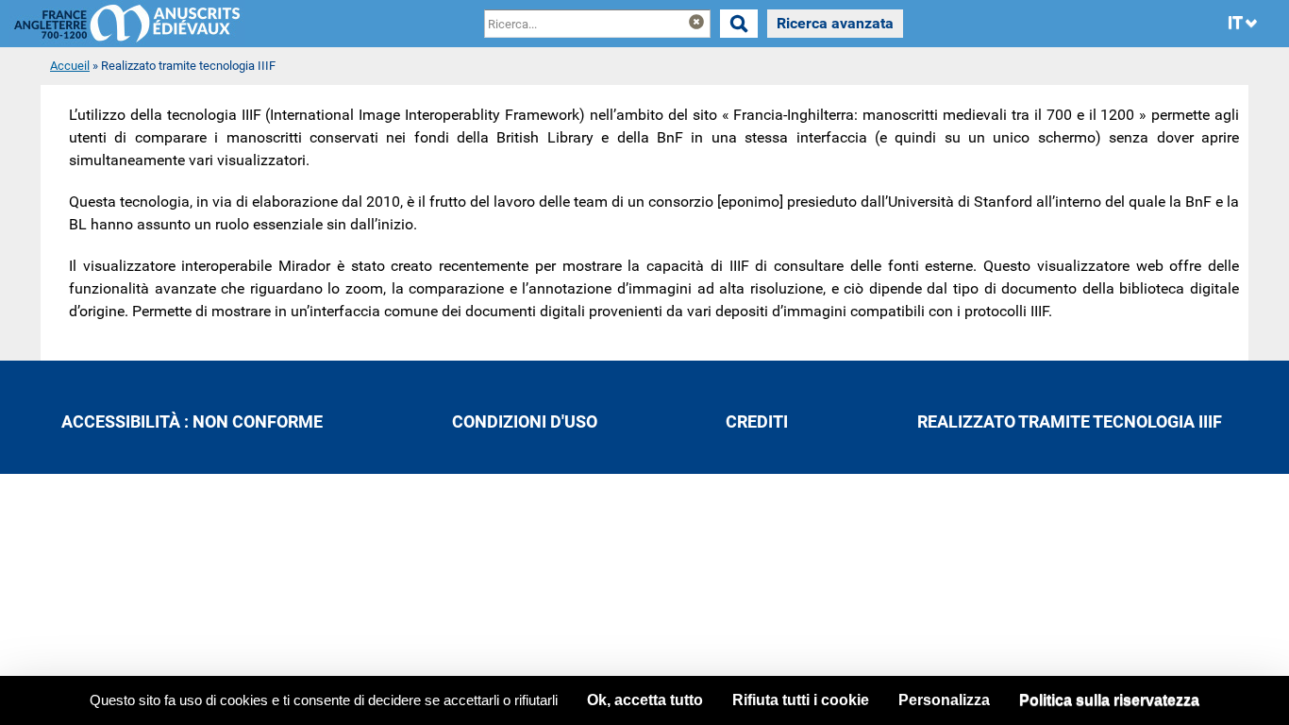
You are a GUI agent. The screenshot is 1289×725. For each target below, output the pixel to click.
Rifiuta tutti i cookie (800, 700)
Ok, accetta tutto (645, 700)
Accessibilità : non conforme (192, 422)
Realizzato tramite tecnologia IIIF (1069, 422)
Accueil (70, 66)
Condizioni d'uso (524, 422)
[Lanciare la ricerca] (739, 23)
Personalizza (944, 700)
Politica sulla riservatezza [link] (1109, 700)
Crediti (757, 422)
